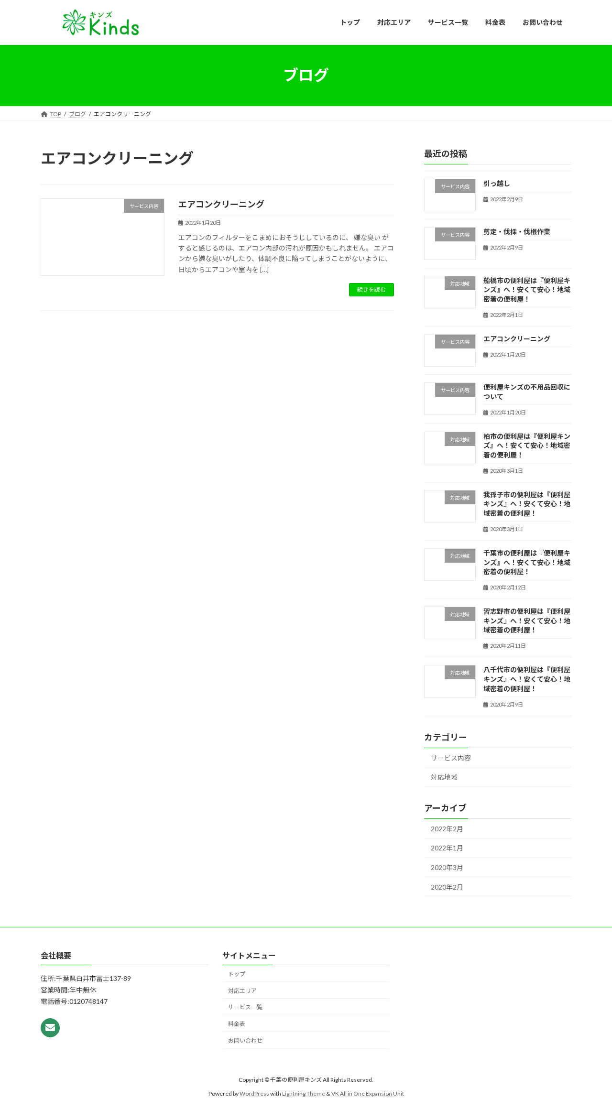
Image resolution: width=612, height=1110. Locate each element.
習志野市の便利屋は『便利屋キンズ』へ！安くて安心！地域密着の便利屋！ (526, 620)
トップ (236, 974)
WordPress (254, 1093)
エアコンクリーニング (221, 204)
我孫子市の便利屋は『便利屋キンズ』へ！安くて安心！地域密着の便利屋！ (526, 503)
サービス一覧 (245, 1007)
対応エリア (242, 990)
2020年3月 (447, 867)
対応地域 (444, 777)
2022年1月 (447, 848)
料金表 (236, 1023)
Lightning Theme (303, 1093)
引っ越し (496, 183)
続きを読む (371, 289)
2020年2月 (447, 886)
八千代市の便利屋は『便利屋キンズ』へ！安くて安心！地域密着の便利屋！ (526, 678)
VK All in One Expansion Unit (367, 1093)
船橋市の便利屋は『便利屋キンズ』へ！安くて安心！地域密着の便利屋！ (526, 289)
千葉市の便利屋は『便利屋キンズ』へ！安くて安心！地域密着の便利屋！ (526, 562)
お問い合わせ (245, 1040)
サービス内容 (451, 757)
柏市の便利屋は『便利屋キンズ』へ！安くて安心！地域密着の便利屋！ (526, 445)
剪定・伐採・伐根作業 (516, 232)
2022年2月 (447, 828)
